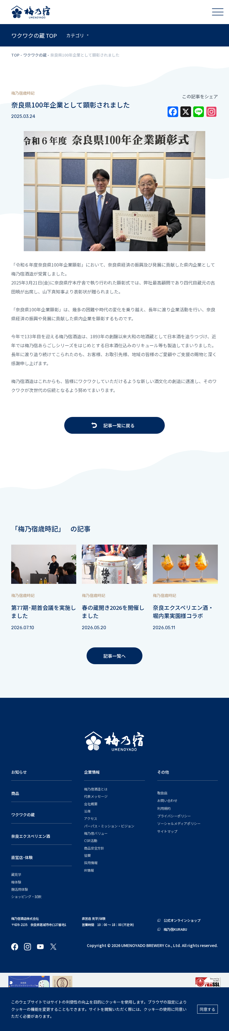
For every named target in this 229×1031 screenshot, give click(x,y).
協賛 (87, 855)
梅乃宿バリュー (96, 833)
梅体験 (16, 882)
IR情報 (89, 870)
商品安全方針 (94, 848)
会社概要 (90, 803)
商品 (15, 793)
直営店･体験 (22, 857)
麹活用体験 (19, 889)
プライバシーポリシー (174, 815)
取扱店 (162, 792)
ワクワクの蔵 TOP (34, 35)
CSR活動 (90, 840)
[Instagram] (211, 113)
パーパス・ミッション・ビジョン (109, 826)
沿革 (87, 811)
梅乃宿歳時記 (23, 92)
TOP (15, 55)
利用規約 (164, 808)
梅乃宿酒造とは (96, 789)
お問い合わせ (167, 800)
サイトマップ (167, 831)
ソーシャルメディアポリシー (179, 823)
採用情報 (90, 862)
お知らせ (19, 772)
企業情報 (92, 772)
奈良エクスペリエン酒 (30, 836)
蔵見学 (16, 874)
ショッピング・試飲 (26, 896)
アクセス (90, 818)
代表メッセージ (96, 796)
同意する (207, 1009)
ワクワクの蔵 (35, 55)
